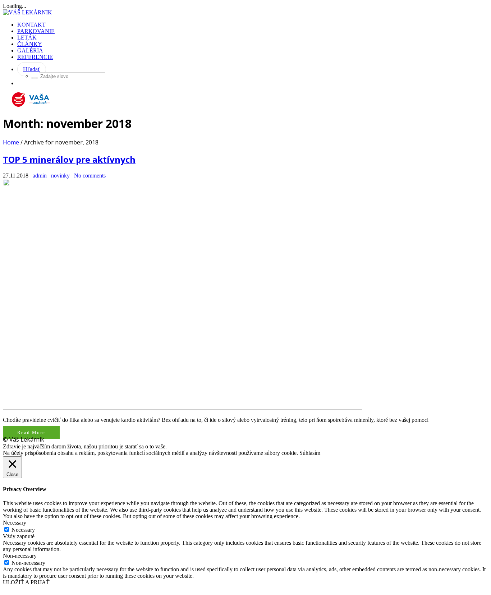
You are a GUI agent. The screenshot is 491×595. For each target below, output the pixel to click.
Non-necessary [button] (20, 556)
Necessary (23, 530)
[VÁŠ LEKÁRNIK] (27, 12)
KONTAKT (31, 25)
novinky (60, 175)
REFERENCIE (35, 57)
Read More (31, 432)
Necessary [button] (14, 523)
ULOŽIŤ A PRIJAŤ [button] (26, 582)
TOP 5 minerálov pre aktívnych (69, 159)
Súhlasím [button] (309, 453)
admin (40, 175)
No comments (90, 175)
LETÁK (27, 37)
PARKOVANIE (36, 31)
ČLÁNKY (29, 44)
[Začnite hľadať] (34, 78)
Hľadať (31, 69)
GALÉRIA (30, 50)
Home (11, 142)
